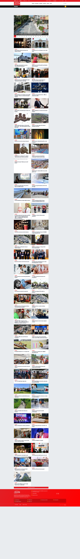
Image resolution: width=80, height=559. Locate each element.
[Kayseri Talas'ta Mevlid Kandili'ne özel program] (39, 134)
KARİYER (44, 3)
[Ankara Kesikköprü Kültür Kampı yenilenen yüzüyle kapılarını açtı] (39, 193)
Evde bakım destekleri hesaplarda (21, 291)
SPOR (51, 3)
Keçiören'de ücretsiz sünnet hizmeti (22, 141)
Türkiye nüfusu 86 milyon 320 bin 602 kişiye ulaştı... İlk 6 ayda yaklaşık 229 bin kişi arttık (22, 126)
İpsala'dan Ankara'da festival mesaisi (22, 261)
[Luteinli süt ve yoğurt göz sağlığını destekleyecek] (39, 344)
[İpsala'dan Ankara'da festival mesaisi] (22, 254)
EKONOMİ (36, 3)
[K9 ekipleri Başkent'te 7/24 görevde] (22, 344)
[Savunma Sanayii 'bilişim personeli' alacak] (22, 159)
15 (47, 36)
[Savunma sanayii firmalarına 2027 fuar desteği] (39, 178)
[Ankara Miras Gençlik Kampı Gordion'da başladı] (22, 103)
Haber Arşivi (30, 501)
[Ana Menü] (65, 3)
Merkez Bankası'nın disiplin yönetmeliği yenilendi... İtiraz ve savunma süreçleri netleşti (22, 95)
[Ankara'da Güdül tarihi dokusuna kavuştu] (22, 404)
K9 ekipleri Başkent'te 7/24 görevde (22, 351)
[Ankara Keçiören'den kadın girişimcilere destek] (22, 269)
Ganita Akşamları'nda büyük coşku (21, 455)
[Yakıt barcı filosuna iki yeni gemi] (39, 462)
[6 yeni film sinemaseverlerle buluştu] (22, 225)
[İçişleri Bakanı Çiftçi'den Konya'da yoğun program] (22, 43)
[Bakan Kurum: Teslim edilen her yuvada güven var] (39, 164)
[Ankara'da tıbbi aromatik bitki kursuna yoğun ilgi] (22, 389)
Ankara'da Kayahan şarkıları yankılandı (22, 425)
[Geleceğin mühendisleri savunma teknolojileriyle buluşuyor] (22, 58)
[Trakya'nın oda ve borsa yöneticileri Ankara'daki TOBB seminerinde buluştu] (39, 329)
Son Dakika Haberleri (18, 501)
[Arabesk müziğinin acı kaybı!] (39, 433)
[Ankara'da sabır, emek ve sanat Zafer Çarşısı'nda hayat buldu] (22, 433)
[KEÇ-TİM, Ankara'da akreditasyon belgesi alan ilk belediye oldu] (39, 73)
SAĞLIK (48, 3)
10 (35, 36)
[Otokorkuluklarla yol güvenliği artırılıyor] (22, 193)
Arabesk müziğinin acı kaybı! (37, 440)
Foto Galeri (16, 504)
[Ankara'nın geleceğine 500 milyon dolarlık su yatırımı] (39, 118)
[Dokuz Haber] (17, 3)
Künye (26, 504)
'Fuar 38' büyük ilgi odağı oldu (20, 381)
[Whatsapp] (57, 493)
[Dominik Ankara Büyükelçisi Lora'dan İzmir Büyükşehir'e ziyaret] (39, 254)
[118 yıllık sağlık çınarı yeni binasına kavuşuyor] (22, 329)
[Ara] (64, 3)
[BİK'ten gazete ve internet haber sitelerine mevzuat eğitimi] (22, 462)
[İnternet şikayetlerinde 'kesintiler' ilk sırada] (39, 418)
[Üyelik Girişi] (65, 1)
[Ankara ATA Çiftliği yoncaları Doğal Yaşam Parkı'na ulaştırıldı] (22, 477)
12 (40, 36)
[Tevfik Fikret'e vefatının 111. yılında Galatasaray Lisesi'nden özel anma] (22, 149)
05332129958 (35, 493)
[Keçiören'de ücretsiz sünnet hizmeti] (22, 134)
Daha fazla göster (31, 487)
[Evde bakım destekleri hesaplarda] (22, 284)
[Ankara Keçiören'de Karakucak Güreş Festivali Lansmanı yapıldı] (22, 299)
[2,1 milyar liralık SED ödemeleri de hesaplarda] (39, 269)
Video (20, 504)
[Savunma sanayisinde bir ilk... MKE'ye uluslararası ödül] (39, 88)
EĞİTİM (33, 3)
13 (42, 36)
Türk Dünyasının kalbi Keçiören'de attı (39, 455)
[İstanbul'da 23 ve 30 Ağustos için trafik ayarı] (39, 43)
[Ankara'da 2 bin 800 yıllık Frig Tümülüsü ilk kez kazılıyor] (39, 58)
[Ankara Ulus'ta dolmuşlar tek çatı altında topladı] (22, 240)
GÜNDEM (40, 3)
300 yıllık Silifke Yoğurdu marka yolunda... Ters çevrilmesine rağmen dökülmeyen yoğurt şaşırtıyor (22, 322)
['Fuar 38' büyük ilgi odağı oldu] (22, 374)
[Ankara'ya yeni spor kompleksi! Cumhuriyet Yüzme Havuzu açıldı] (39, 149)
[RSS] (58, 493)
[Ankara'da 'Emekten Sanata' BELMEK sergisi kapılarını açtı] (39, 225)
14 (45, 36)
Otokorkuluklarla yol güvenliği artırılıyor (22, 200)
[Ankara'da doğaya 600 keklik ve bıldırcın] (39, 284)
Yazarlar (24, 504)
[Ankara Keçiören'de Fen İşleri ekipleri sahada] (39, 314)
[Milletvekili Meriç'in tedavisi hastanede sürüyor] (39, 103)
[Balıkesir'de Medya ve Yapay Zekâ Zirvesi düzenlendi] (39, 240)
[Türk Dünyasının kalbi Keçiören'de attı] (39, 448)
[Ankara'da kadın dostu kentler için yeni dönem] (22, 359)
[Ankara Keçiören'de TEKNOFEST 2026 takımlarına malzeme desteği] (22, 73)
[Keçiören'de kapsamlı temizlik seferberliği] (39, 404)
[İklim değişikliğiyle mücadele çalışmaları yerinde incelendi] (39, 374)
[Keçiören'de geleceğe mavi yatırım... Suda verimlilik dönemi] (22, 178)
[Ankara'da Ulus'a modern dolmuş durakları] (39, 299)
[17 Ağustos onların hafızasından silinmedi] (39, 208)
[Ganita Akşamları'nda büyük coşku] (22, 448)
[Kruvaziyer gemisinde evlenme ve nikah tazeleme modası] (39, 389)
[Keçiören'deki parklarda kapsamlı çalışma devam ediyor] (39, 359)
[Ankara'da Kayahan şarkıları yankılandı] (22, 418)
